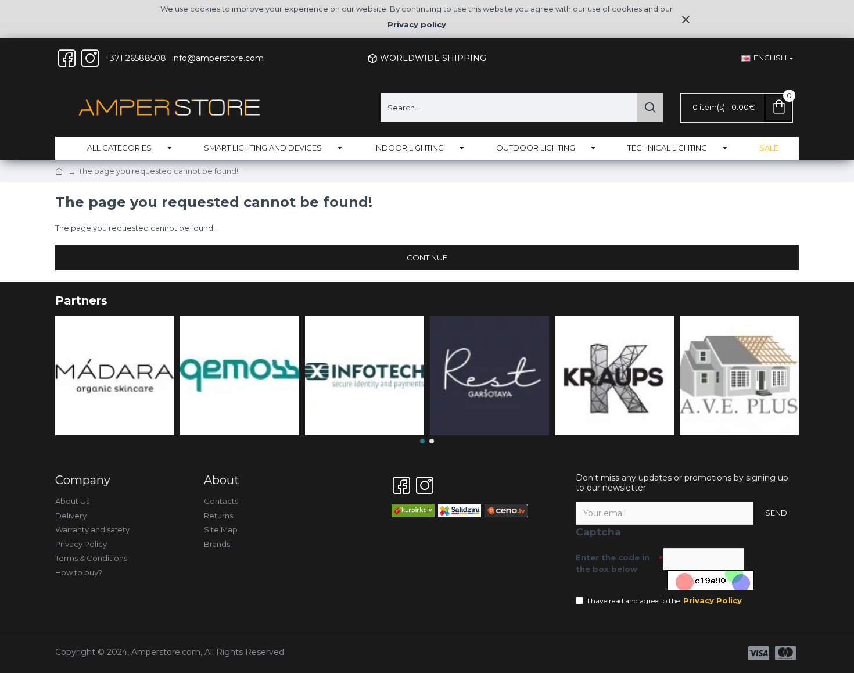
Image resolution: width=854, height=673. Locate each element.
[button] (422, 441)
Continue (427, 257)
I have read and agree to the (664, 600)
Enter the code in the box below (613, 563)
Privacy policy (416, 24)
